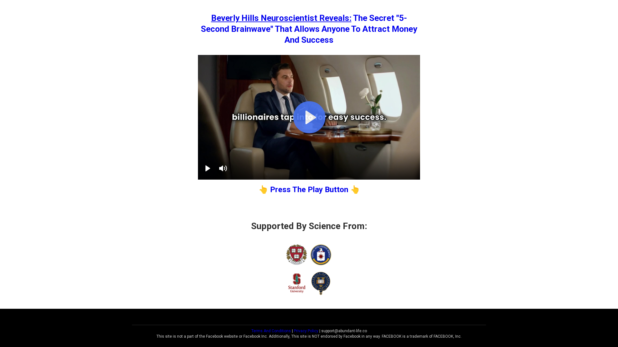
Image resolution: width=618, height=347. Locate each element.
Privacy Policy (306, 331)
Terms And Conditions (271, 331)
